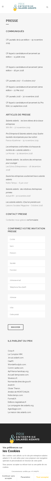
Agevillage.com (14, 409)
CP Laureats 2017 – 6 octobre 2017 (20, 81)
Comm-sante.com (15, 368)
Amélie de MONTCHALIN (18, 392)
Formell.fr (12, 399)
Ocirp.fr (11, 351)
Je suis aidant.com (15, 358)
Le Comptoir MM (15, 354)
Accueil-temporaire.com (18, 375)
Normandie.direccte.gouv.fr (19, 382)
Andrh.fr (11, 385)
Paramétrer (25, 477)
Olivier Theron (14, 388)
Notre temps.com (15, 395)
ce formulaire (32, 220)
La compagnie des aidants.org (20, 405)
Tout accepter (42, 477)
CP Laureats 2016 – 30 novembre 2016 (22, 96)
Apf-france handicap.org (18, 371)
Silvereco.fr (12, 378)
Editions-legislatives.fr (17, 402)
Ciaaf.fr (10, 361)
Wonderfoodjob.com (17, 364)
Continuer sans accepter (8, 477)
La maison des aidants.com (19, 412)
